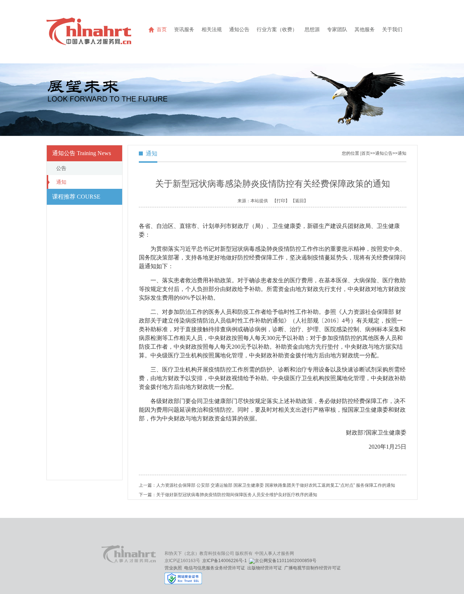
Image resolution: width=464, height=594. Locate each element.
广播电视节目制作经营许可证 (312, 567)
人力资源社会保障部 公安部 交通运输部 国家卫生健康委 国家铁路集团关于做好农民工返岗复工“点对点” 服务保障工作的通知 (275, 485)
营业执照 (173, 567)
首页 (162, 29)
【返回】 (299, 200)
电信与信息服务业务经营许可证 (214, 567)
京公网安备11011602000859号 (285, 560)
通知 (61, 182)
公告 (61, 168)
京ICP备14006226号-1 (224, 560)
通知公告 (239, 29)
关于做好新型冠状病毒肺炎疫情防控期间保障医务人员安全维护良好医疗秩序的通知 (236, 494)
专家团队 (337, 29)
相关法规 (212, 29)
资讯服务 (184, 29)
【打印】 (281, 200)
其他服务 (365, 29)
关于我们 (392, 29)
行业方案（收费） (277, 29)
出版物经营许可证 (264, 567)
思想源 (312, 29)
